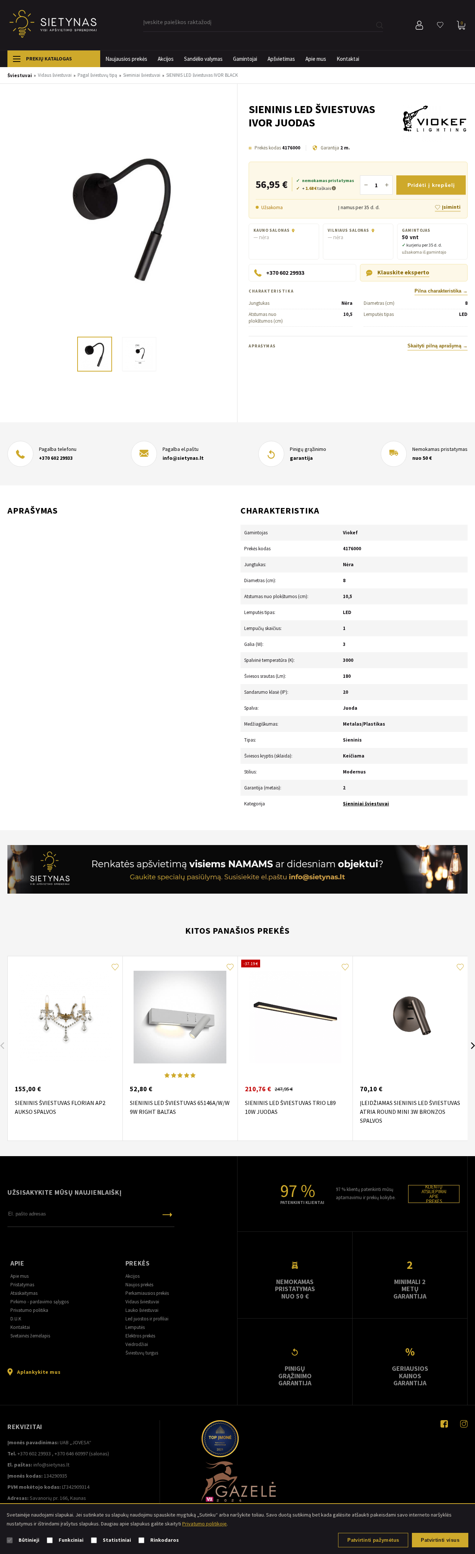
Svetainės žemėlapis (30, 1336)
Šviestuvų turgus (141, 1353)
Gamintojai (245, 58)
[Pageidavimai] (440, 25)
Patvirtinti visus (440, 1540)
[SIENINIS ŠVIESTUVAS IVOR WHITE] (122, 217)
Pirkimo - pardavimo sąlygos (39, 1302)
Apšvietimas (281, 58)
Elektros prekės (140, 1336)
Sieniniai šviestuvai (366, 804)
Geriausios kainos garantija (410, 1375)
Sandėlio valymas (203, 58)
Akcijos (166, 58)
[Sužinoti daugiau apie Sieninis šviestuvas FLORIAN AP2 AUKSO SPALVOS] (65, 1017)
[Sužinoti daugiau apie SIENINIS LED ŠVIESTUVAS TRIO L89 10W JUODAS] (295, 1017)
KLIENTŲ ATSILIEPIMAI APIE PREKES (434, 1194)
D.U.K (15, 1319)
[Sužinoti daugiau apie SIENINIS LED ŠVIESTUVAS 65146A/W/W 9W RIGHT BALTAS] (180, 1017)
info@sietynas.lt (183, 458)
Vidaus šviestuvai (142, 1302)
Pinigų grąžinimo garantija (295, 1375)
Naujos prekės (139, 1284)
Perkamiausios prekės (147, 1293)
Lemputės (135, 1327)
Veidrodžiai (136, 1344)
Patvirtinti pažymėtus (373, 1540)
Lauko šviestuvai (141, 1310)
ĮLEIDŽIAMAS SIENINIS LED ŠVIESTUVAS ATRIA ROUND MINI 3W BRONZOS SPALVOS (410, 1111)
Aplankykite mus (38, 1372)
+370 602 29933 (56, 458)
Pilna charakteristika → (441, 291)
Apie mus (315, 58)
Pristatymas (22, 1284)
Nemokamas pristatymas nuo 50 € (295, 1288)
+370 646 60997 (71, 1453)
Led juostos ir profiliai (146, 1319)
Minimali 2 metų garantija (409, 1288)
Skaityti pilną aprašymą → (437, 346)
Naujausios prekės (126, 58)
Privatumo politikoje (204, 1523)
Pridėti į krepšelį (431, 185)
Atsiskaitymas (23, 1293)
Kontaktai (348, 58)
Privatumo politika (29, 1310)
